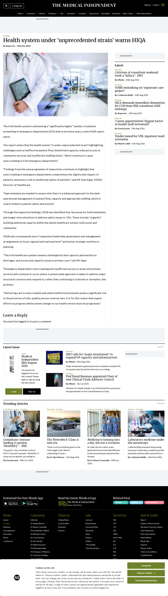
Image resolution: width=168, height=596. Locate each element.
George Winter (37, 559)
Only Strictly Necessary (146, 580)
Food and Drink (92, 527)
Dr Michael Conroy (38, 534)
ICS (114, 545)
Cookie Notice (146, 555)
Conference (8, 541)
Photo (5, 537)
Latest (16, 409)
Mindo (121, 80)
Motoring (50, 409)
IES (114, 541)
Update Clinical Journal (150, 523)
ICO (115, 559)
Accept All (146, 565)
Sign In (143, 520)
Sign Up (31, 391)
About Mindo (146, 537)
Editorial (34, 520)
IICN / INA (117, 537)
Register (147, 5)
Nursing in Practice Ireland (151, 527)
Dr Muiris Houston (38, 545)
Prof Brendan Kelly (38, 548)
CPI (114, 523)
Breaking (6, 36)
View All (160, 347)
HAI (114, 555)
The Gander (91, 545)
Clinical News (63, 520)
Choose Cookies (144, 573)
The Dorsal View (92, 548)
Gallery (88, 541)
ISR (114, 520)
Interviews (7, 534)
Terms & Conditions (149, 552)
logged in (23, 321)
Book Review (91, 523)
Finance (89, 537)
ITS (114, 527)
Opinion (107, 409)
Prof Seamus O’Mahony (40, 552)
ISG (114, 530)
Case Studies (63, 523)
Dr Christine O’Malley (39, 555)
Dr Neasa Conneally (95, 409)
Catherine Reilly (125, 95)
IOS (114, 548)
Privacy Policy (146, 548)
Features (131, 409)
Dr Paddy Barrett (37, 523)
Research (62, 527)
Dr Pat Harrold (36, 541)
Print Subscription (148, 534)
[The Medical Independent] (84, 5)
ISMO (115, 534)
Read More (161, 403)
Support (144, 545)
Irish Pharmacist (147, 530)
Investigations (9, 530)
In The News (8, 409)
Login (13, 391)
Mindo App (145, 541)
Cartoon (89, 520)
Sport (88, 534)
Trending (23, 409)
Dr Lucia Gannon (37, 537)
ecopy (23, 354)
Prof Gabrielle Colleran (40, 530)
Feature (61, 530)
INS (114, 552)
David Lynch (124, 128)
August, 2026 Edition (74, 505)
